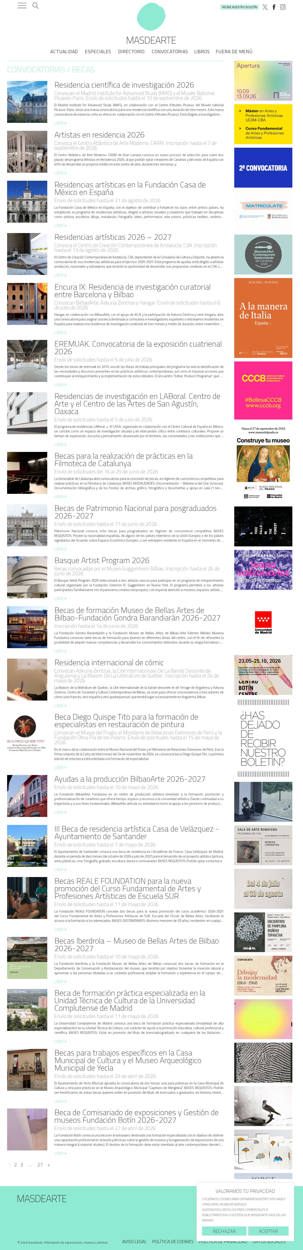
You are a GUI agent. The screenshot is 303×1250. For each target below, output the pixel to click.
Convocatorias (170, 51)
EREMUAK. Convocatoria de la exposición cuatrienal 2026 (138, 347)
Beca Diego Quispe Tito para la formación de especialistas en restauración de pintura (126, 720)
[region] (245, 1212)
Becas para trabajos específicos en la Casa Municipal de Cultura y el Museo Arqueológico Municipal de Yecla (127, 1060)
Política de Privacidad (223, 1241)
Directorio (131, 51)
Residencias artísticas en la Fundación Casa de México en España (130, 188)
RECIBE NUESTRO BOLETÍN (239, 7)
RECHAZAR (224, 1231)
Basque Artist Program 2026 (102, 560)
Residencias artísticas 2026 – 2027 (113, 237)
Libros (202, 51)
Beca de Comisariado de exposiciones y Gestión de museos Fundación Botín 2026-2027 (136, 1116)
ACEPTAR (268, 1231)
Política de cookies (173, 1241)
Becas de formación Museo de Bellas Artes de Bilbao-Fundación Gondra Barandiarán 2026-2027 (137, 614)
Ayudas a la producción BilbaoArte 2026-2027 (130, 779)
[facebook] (274, 7)
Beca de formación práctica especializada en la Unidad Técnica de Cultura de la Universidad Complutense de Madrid (129, 1000)
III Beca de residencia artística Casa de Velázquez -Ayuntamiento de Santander (136, 832)
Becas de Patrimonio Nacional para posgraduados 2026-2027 (135, 512)
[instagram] (282, 7)
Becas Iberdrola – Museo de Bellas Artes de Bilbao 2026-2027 (136, 944)
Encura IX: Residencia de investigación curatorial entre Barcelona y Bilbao (132, 290)
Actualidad (64, 51)
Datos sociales (269, 1241)
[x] (265, 7)
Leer (60, 123)
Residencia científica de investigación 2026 (124, 84)
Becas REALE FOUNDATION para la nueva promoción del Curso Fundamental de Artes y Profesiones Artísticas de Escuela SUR (127, 888)
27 (40, 1164)
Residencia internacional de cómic (109, 662)
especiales (98, 51)
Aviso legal (134, 1241)
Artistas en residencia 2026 (99, 134)
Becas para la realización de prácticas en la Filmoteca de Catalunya (123, 459)
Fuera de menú (234, 51)
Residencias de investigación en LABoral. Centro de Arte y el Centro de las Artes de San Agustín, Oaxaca (137, 403)
